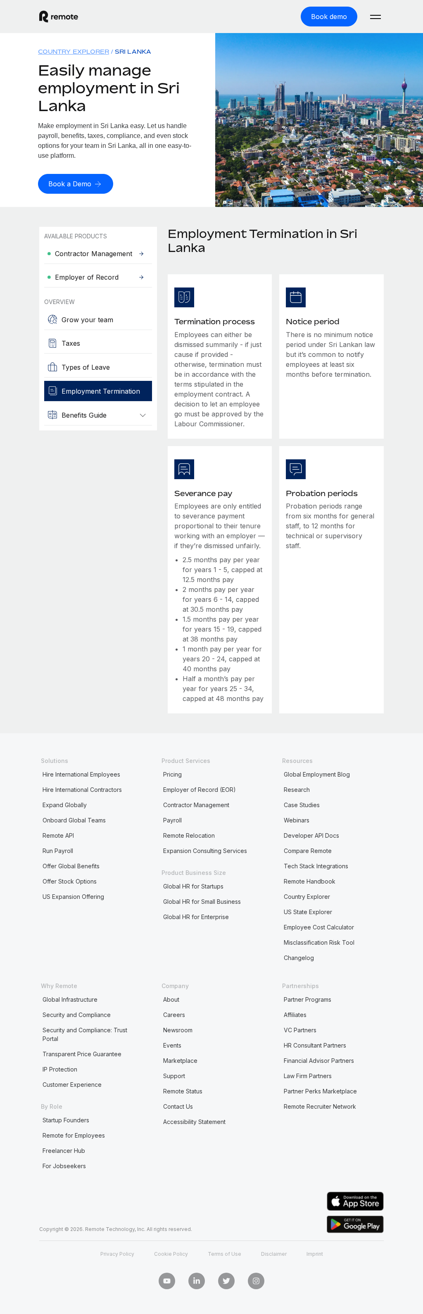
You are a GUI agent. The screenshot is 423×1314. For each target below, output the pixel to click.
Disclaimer (274, 1254)
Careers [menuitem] (174, 1014)
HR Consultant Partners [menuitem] (315, 1045)
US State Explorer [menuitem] (308, 911)
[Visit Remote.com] (58, 16)
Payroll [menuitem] (172, 820)
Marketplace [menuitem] (180, 1060)
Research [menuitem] (297, 789)
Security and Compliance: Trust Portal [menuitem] (85, 1034)
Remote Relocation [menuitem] (189, 835)
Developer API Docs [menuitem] (311, 835)
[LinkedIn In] (196, 1281)
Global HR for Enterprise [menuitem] (196, 916)
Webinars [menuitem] (296, 820)
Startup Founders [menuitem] (66, 1120)
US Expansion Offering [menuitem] (73, 896)
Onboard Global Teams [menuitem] (74, 820)
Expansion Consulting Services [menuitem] (205, 850)
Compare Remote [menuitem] (308, 850)
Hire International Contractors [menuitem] (82, 789)
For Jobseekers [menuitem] (64, 1165)
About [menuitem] (171, 999)
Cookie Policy (171, 1254)
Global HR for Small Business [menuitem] (202, 901)
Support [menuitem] (174, 1075)
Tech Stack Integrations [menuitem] (316, 866)
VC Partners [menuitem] (300, 1030)
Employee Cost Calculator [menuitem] (319, 927)
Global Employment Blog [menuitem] (317, 774)
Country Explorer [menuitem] (73, 51)
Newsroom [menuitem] (177, 1030)
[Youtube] (167, 1281)
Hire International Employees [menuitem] (81, 774)
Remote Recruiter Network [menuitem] (320, 1106)
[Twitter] (226, 1281)
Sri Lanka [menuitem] (133, 51)
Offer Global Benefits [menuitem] (71, 866)
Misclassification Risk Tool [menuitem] (319, 942)
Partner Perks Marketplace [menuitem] (320, 1091)
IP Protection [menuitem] (60, 1069)
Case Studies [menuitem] (302, 804)
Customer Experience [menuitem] (72, 1084)
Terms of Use (224, 1254)
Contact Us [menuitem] (178, 1106)
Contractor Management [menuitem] (196, 804)
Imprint (315, 1254)
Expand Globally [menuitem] (65, 804)
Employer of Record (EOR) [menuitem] (199, 789)
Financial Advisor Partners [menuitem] (319, 1060)
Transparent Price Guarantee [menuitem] (82, 1053)
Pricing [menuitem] (172, 774)
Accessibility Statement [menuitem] (194, 1121)
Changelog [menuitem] (299, 957)
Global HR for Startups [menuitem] (193, 886)
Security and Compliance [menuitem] (77, 1014)
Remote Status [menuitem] (182, 1091)
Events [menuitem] (172, 1045)
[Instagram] (256, 1281)
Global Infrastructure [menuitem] (70, 999)
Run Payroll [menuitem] (58, 850)
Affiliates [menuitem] (295, 1014)
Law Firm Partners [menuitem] (308, 1075)
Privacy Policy (117, 1254)
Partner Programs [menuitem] (307, 999)
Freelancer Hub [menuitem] (64, 1150)
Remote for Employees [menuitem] (74, 1135)
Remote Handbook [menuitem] (309, 881)
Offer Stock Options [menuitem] (70, 881)
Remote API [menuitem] (58, 835)
